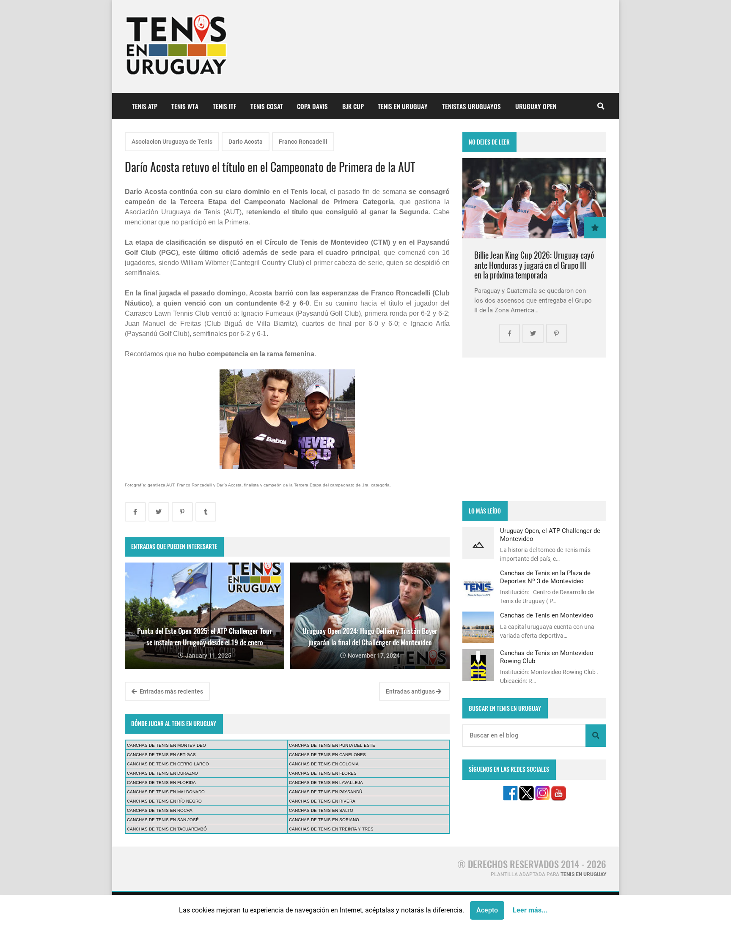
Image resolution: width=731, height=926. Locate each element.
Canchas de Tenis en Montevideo (547, 615)
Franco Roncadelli (303, 141)
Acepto (487, 910)
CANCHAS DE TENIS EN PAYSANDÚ (325, 791)
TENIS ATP (144, 106)
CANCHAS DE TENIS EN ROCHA (159, 810)
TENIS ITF (224, 106)
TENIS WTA (184, 106)
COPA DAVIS (312, 106)
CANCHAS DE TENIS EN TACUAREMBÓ (167, 829)
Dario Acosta (245, 141)
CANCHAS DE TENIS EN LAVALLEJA (326, 782)
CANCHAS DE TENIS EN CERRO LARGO (168, 764)
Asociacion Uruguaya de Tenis (172, 141)
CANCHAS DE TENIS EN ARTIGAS (161, 754)
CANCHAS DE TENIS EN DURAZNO (162, 773)
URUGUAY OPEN (535, 106)
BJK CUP (353, 106)
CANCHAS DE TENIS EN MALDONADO (166, 791)
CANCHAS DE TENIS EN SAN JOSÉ (163, 819)
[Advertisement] (534, 429)
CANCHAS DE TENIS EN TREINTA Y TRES (331, 829)
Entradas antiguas (411, 691)
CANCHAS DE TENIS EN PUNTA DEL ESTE (332, 745)
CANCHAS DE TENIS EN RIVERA (322, 801)
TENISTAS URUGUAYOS (471, 106)
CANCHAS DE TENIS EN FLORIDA (161, 782)
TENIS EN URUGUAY (403, 106)
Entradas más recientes (170, 691)
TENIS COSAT (266, 106)
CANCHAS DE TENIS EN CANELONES (327, 754)
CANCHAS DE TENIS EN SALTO (321, 810)
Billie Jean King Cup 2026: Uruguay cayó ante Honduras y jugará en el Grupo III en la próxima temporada (534, 265)
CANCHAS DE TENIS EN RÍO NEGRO (164, 801)
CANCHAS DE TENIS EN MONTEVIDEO (166, 745)
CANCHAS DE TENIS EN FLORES (323, 773)
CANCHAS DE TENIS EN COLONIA (324, 764)
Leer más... (530, 910)
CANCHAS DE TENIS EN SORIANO (324, 819)
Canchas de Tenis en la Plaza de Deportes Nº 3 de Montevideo (545, 577)
